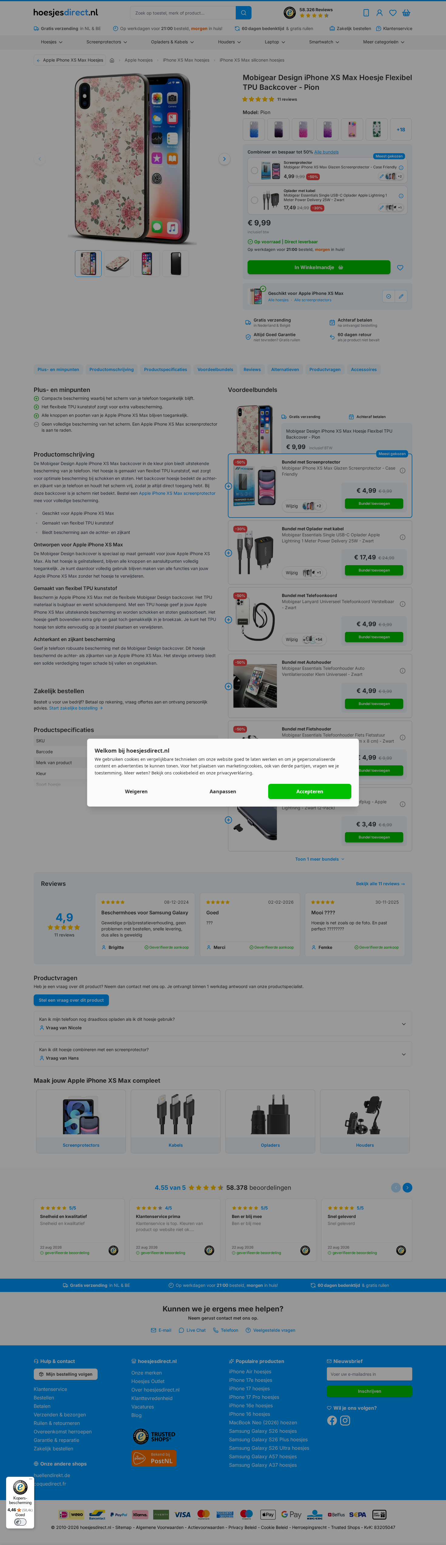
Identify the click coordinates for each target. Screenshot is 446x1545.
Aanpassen (223, 791)
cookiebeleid (185, 773)
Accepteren (309, 791)
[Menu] (30, 1480)
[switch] (20, 1522)
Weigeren (136, 791)
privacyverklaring (234, 773)
